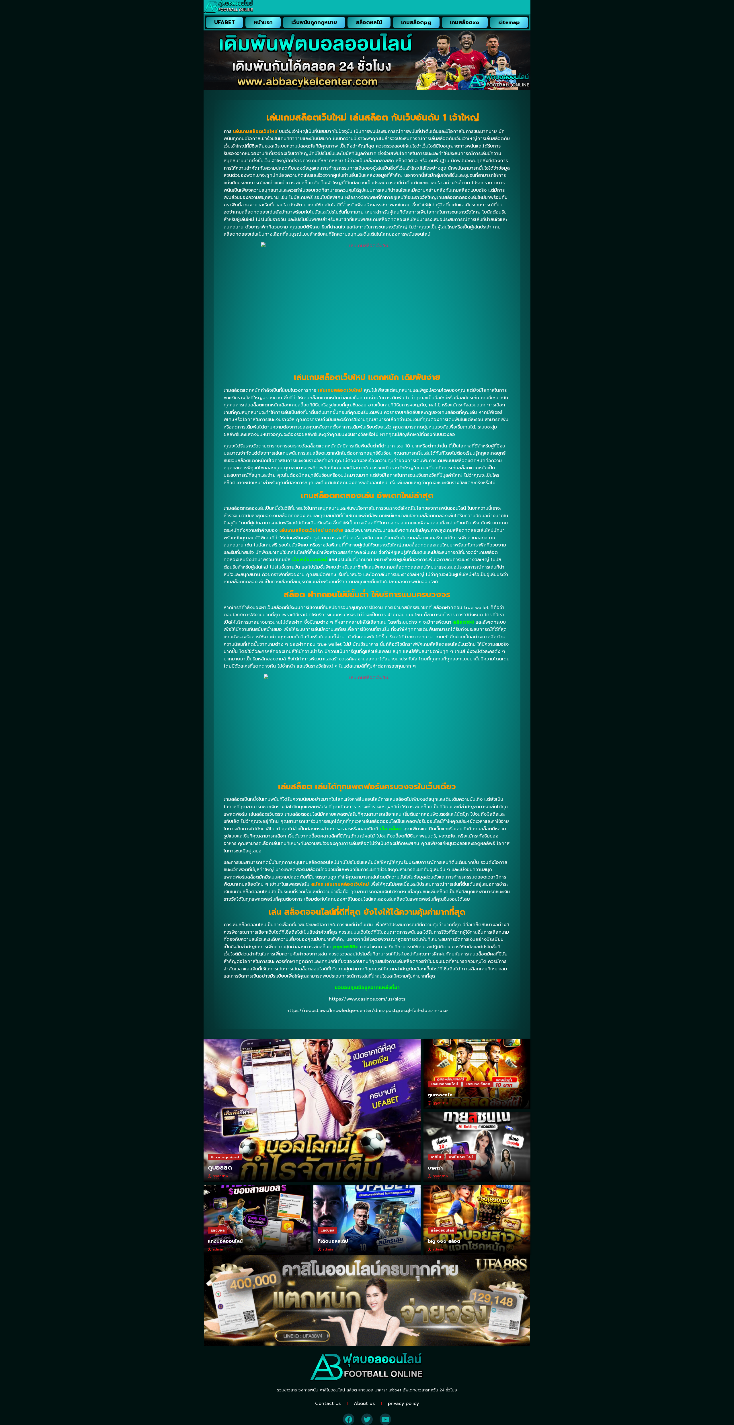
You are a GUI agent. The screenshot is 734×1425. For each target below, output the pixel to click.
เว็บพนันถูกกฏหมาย (314, 22)
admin (218, 1249)
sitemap (509, 22)
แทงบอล (218, 1230)
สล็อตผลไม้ (369, 22)
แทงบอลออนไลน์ (444, 1084)
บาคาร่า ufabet (388, 1390)
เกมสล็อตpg (416, 22)
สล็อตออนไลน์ (442, 1230)
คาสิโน (436, 1157)
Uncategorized (225, 1157)
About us (364, 1403)
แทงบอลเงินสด (478, 1084)
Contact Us (328, 1403)
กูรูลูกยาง (220, 1176)
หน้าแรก (263, 22)
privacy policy (403, 1403)
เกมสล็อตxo (464, 22)
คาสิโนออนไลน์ (461, 1157)
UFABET (224, 22)
